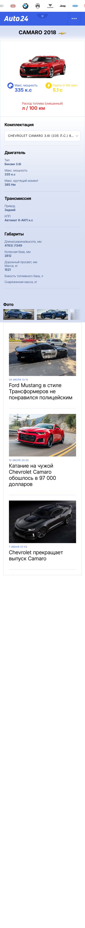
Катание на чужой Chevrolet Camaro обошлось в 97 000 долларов (32, 475)
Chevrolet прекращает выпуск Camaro (36, 555)
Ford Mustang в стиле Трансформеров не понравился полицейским (40, 391)
